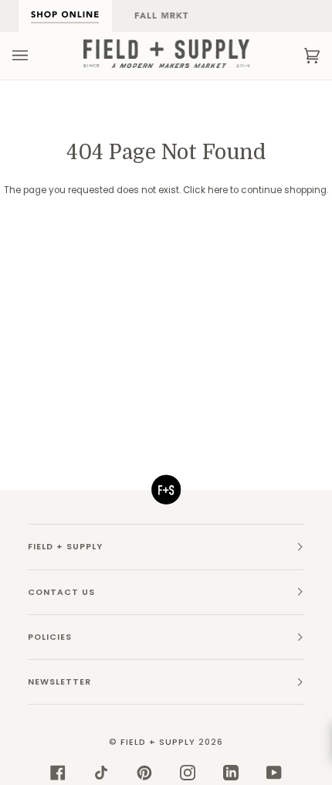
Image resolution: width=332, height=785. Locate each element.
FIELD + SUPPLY (157, 742)
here (218, 190)
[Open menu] (35, 56)
